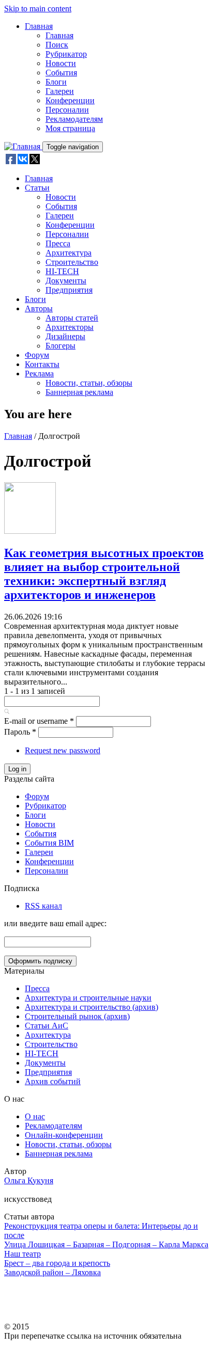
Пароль (20, 731)
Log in (17, 769)
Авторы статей (71, 317)
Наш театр (22, 1253)
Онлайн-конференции (64, 1135)
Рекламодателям (74, 119)
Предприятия (69, 289)
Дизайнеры (65, 336)
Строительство (71, 262)
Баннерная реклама (79, 392)
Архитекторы (69, 327)
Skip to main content (37, 8)
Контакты (42, 364)
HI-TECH (62, 271)
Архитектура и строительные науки (88, 997)
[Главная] (23, 146)
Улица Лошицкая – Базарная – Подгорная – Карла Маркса (106, 1244)
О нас (35, 1116)
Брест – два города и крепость (57, 1263)
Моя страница (70, 128)
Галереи (59, 91)
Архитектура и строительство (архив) (91, 1007)
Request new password (62, 750)
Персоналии (67, 109)
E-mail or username (39, 721)
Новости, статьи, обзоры (88, 382)
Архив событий (53, 1081)
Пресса (57, 243)
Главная (39, 26)
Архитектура (68, 252)
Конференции (70, 100)
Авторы (39, 308)
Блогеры (60, 345)
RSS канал (43, 905)
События (61, 72)
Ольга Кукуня (28, 1180)
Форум (37, 355)
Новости (60, 63)
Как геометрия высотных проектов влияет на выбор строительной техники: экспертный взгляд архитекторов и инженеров (104, 573)
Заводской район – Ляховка (52, 1272)
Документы (65, 280)
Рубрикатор (66, 54)
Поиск (56, 44)
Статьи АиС (46, 1025)
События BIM (49, 842)
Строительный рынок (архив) (77, 1016)
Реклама (39, 373)
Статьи (37, 187)
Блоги (56, 81)
